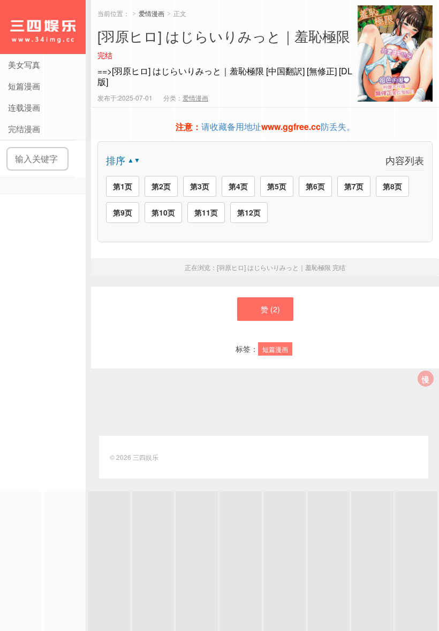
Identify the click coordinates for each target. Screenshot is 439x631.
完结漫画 (24, 128)
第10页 (163, 212)
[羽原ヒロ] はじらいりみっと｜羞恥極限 (281, 267)
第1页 (122, 186)
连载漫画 (24, 107)
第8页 (392, 186)
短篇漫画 (24, 85)
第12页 (249, 212)
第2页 (161, 186)
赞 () (270, 309)
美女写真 (24, 64)
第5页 (276, 186)
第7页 (354, 186)
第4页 (238, 186)
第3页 (199, 186)
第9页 (122, 212)
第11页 (206, 212)
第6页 (315, 186)
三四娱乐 (43, 27)
